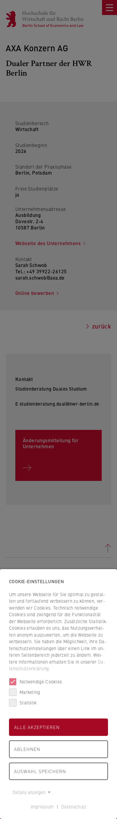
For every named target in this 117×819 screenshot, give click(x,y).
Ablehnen (27, 749)
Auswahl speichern (40, 771)
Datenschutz (73, 806)
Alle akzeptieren (37, 727)
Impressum (42, 806)
